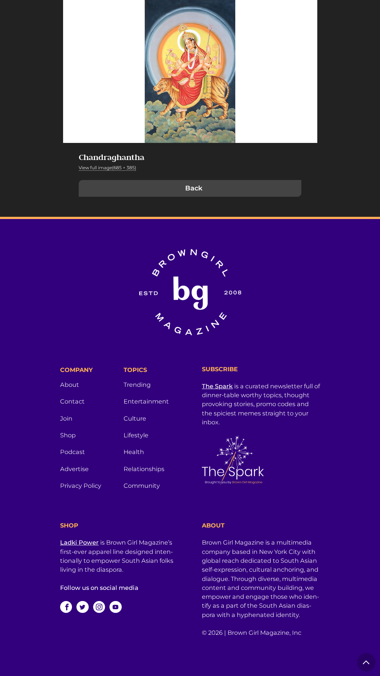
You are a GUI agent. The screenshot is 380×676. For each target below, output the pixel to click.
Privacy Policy (80, 485)
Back (193, 188)
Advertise (74, 469)
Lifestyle (136, 435)
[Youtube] (115, 607)
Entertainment (146, 401)
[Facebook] (66, 607)
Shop (68, 435)
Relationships (144, 469)
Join (66, 418)
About (69, 384)
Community (142, 485)
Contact (72, 401)
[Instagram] (99, 607)
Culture (135, 418)
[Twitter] (82, 607)
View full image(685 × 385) (107, 167)
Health (134, 451)
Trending (137, 384)
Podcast (72, 451)
